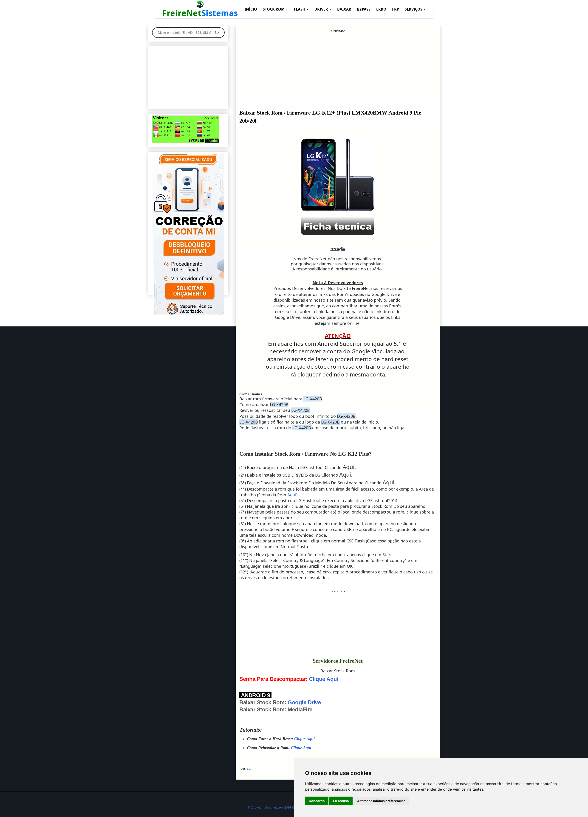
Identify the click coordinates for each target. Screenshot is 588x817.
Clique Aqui (324, 679)
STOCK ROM (275, 9)
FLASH (301, 9)
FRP (395, 9)
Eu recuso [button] (341, 801)
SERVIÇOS (415, 9)
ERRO (381, 9)
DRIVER (322, 9)
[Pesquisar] (217, 32)
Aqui (291, 494)
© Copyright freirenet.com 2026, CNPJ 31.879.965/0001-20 (287, 807)
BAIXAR (344, 9)
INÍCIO (251, 9)
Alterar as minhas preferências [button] (381, 801)
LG (249, 768)
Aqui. (349, 467)
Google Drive (304, 702)
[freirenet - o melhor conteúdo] (188, 314)
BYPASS (363, 9)
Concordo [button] (317, 801)
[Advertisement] (337, 65)
